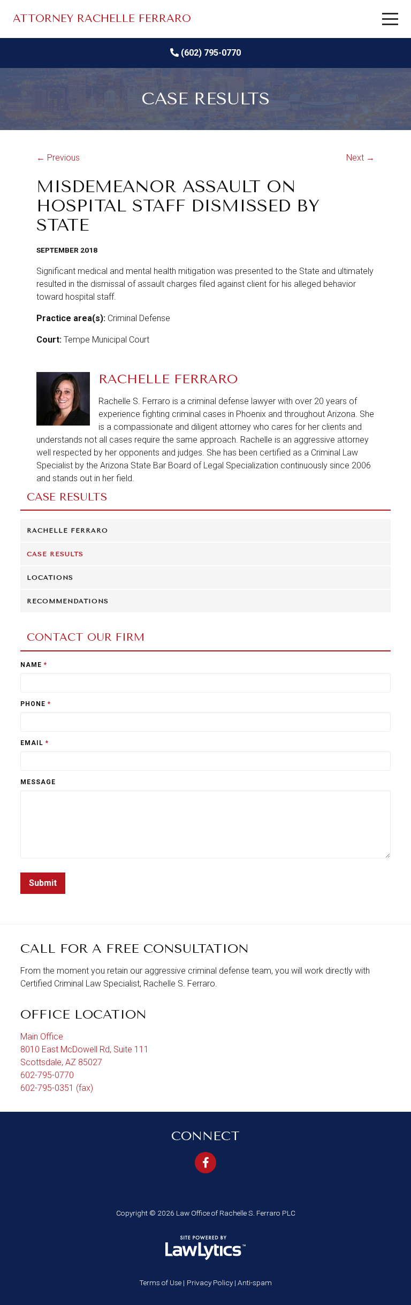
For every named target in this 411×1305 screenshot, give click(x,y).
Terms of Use (160, 1282)
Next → (360, 158)
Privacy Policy (210, 1282)
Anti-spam (255, 1282)
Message (38, 782)
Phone (35, 704)
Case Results (67, 497)
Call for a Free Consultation (134, 948)
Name (33, 665)
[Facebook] (205, 1162)
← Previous (58, 158)
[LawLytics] (205, 1247)
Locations (50, 577)
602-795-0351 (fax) (56, 1088)
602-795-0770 (47, 1075)
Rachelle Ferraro (67, 530)
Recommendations (68, 601)
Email (34, 743)
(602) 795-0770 (211, 53)
